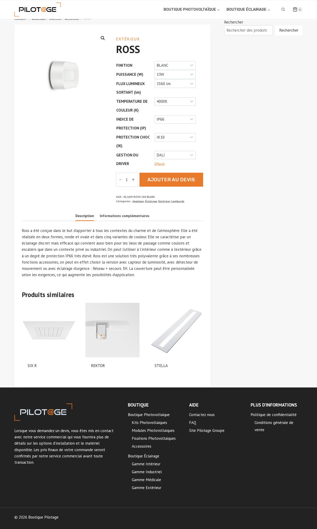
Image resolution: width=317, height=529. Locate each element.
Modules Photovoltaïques (153, 430)
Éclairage (151, 201)
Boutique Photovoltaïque (149, 414)
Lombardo (177, 201)
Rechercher (233, 22)
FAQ (192, 422)
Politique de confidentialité (274, 414)
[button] (103, 38)
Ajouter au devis (171, 179)
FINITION (124, 65)
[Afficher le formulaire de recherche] (283, 9)
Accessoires (141, 446)
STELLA (161, 365)
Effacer (160, 164)
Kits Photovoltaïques (149, 422)
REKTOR (98, 365)
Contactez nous (202, 414)
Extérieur (128, 39)
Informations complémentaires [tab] (124, 215)
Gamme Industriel (147, 471)
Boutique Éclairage (143, 456)
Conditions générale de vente (274, 426)
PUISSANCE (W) (129, 74)
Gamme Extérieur (146, 487)
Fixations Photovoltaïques (154, 438)
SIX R (32, 365)
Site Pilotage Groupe (206, 430)
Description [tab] (84, 215)
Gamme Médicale (146, 479)
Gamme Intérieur (146, 463)
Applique (138, 201)
